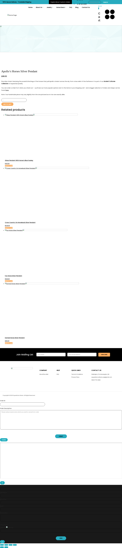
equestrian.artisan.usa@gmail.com (101, 377)
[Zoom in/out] (2, 545)
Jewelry (49, 7)
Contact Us (86, 7)
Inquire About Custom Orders (60, 2)
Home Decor (60, 7)
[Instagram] (112, 12)
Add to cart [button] (9, 166)
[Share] (11, 545)
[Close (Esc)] (15, 545)
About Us (39, 7)
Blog (76, 7)
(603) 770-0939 (95, 380)
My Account (83, 4)
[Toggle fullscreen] (6, 545)
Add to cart (7, 104)
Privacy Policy (75, 377)
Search (105, 2)
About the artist (43, 374)
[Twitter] (112, 17)
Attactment (4, 525)
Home (30, 7)
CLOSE (4, 440)
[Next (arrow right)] (6, 547)
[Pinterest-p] (107, 17)
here (7, 90)
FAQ (70, 7)
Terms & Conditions (77, 374)
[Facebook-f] (107, 12)
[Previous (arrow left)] (2, 547)
